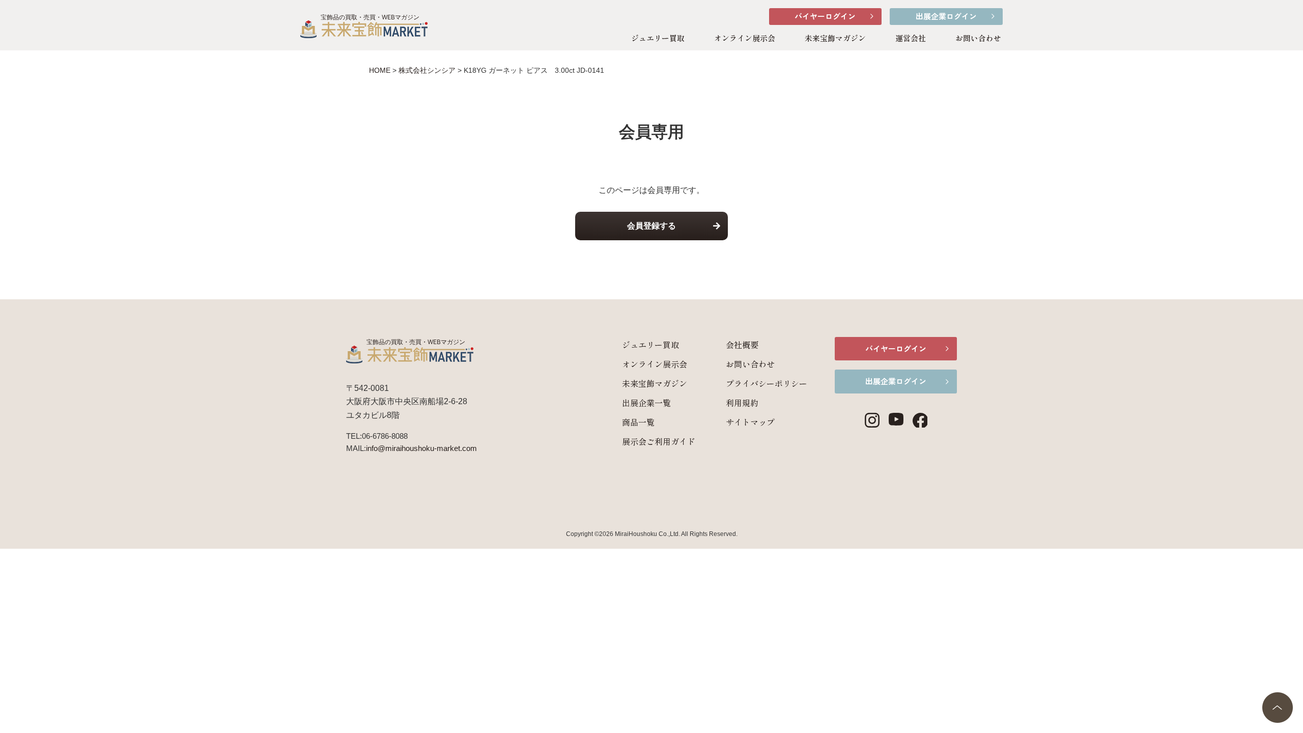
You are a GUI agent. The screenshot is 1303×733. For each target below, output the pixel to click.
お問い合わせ (978, 38)
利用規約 (742, 403)
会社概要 (742, 345)
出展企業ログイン (946, 16)
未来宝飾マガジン (835, 38)
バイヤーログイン (825, 16)
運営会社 (910, 38)
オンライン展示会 (744, 38)
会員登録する (651, 225)
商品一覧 (638, 422)
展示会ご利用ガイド (658, 441)
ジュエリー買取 (658, 38)
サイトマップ (750, 422)
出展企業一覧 (646, 403)
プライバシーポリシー (766, 383)
